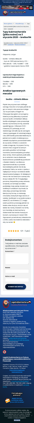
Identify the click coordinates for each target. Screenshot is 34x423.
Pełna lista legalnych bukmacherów (17, 371)
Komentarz (9, 251)
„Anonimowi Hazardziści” (20, 381)
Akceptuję (17, 420)
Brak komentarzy (20, 44)
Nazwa (7, 268)
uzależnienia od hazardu (17, 338)
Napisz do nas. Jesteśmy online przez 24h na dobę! (17, 400)
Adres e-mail (10, 276)
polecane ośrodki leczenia (19, 340)
